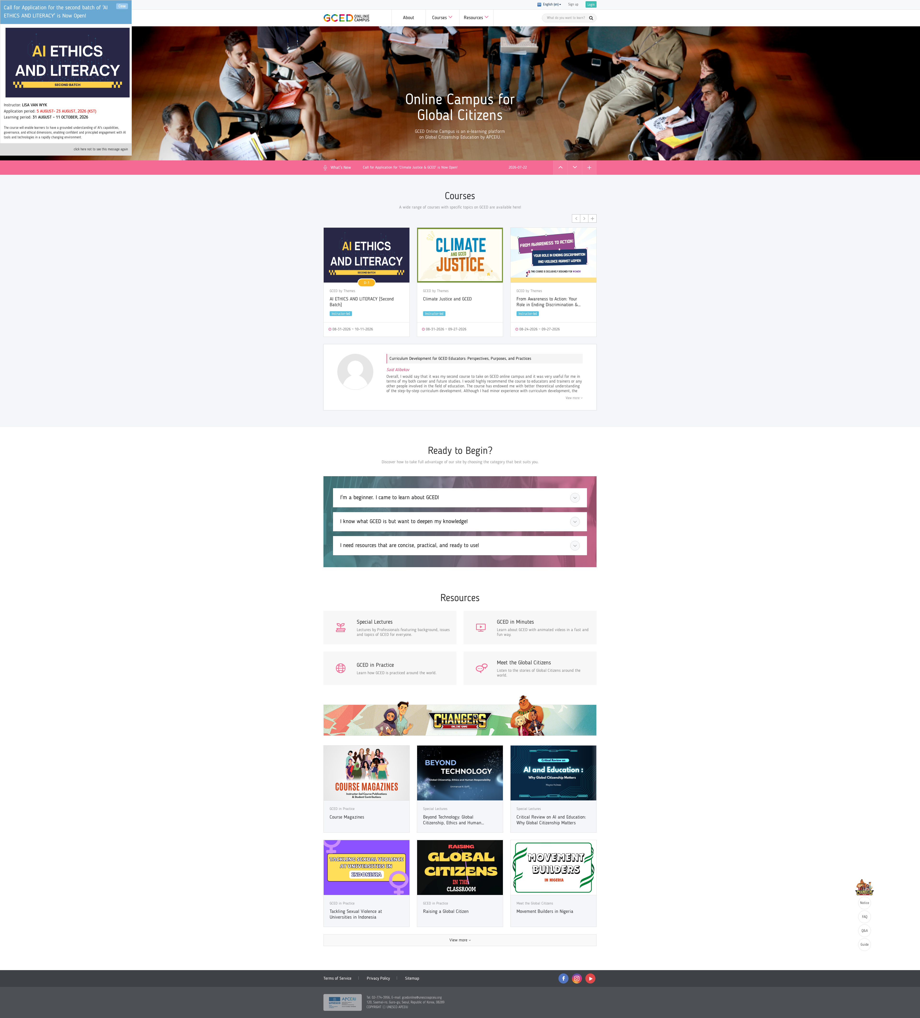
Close (122, 6)
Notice (864, 903)
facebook (563, 978)
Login (591, 4)
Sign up (573, 4)
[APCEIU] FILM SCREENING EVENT (389, 168)
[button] (560, 167)
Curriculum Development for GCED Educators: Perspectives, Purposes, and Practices (460, 358)
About (408, 18)
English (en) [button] (550, 4)
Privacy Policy (378, 978)
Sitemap (412, 978)
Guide (865, 945)
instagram (577, 978)
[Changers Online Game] (460, 715)
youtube (590, 978)
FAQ (864, 917)
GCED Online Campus (346, 18)
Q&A (865, 931)
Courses (440, 18)
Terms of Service (337, 978)
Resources (474, 18)
